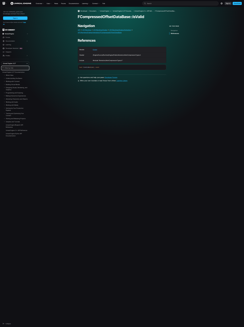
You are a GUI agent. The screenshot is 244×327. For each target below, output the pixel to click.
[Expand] (4, 75)
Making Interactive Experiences (16, 96)
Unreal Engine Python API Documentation (14, 134)
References (175, 33)
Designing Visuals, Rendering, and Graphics (16, 88)
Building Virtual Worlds (13, 84)
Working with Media (12, 105)
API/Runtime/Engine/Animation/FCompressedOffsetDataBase (100, 32)
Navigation (174, 30)
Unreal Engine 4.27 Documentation (13, 72)
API (79, 30)
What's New (9, 75)
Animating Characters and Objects (17, 99)
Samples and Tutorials (13, 122)
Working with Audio (12, 102)
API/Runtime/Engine (100, 30)
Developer (83, 11)
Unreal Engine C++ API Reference (16, 130)
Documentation (93, 11)
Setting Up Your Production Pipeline (14, 109)
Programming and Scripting (14, 93)
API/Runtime (86, 30)
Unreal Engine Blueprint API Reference (14, 126)
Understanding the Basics (14, 78)
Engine (95, 49)
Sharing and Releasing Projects (16, 118)
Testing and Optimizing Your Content (15, 114)
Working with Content (13, 81)
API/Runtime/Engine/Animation (120, 30)
